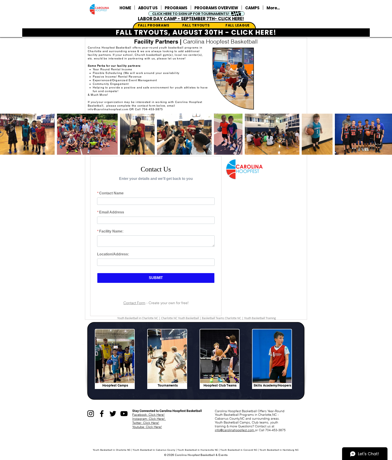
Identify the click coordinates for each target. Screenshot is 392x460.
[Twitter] (112, 417)
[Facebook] (101, 417)
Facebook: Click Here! (148, 418)
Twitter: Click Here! (145, 426)
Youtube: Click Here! (147, 430)
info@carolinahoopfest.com (108, 109)
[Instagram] (90, 417)
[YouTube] (124, 417)
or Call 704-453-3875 (270, 433)
